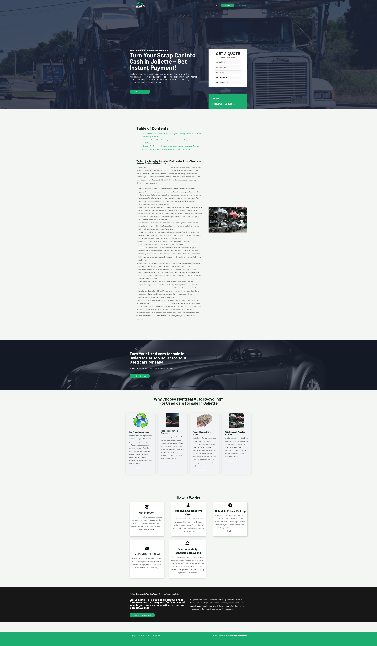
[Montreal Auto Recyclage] (140, 5)
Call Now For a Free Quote (142, 615)
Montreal (196, 444)
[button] (227, 5)
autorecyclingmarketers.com (236, 635)
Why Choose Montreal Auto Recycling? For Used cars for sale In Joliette (166, 140)
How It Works (146, 143)
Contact (134, 517)
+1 (223, 104)
